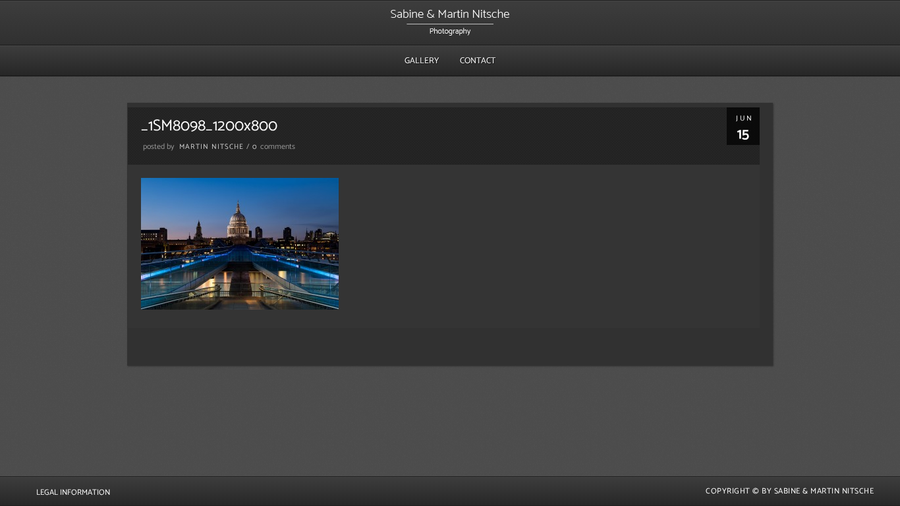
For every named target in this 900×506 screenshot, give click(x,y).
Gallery (422, 61)
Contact (477, 61)
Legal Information (73, 492)
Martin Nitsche (211, 147)
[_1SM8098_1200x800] (240, 306)
